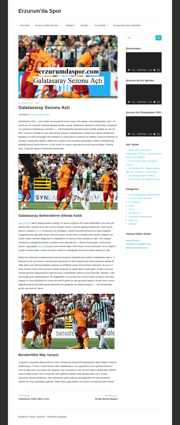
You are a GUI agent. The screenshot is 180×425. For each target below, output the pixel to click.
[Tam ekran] (158, 70)
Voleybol (69, 25)
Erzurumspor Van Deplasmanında (144, 179)
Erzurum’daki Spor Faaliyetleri (127, 25)
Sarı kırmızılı (24, 223)
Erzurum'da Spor (39, 11)
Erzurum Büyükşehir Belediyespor (144, 195)
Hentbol (84, 25)
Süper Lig (133, 220)
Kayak (131, 209)
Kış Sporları (100, 25)
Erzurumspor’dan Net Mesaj (141, 175)
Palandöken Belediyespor (140, 217)
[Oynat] (129, 70)
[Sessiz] (154, 70)
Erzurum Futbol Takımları (46, 25)
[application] (144, 62)
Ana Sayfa (25, 25)
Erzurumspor (135, 202)
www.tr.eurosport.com (137, 248)
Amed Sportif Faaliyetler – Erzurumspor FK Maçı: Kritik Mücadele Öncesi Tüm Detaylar (144, 154)
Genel (37, 103)
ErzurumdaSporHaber (39, 114)
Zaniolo (41, 246)
